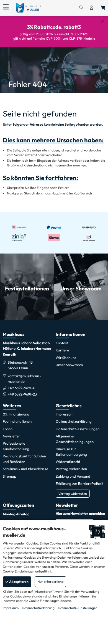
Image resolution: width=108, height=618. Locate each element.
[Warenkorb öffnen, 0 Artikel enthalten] (103, 8)
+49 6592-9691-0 (21, 388)
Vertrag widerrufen (72, 494)
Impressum (11, 608)
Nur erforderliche (50, 581)
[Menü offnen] (6, 7)
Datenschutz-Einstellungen (77, 608)
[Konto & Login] (91, 8)
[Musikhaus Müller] (28, 8)
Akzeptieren (19, 581)
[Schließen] (102, 21)
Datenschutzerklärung (38, 608)
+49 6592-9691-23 (22, 394)
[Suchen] (81, 8)
